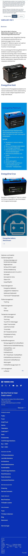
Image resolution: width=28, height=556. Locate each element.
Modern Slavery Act (19, 546)
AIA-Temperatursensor (10, 332)
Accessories (5, 437)
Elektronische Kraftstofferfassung (13, 345)
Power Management (7, 285)
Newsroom (4, 520)
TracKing (6, 302)
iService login (5, 526)
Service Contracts (6, 491)
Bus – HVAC (4, 444)
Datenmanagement (6, 305)
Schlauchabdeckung (10, 269)
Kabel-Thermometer (9, 324)
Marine (3, 425)
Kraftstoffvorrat (8, 352)
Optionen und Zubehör (7, 255)
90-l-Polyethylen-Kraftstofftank (13, 355)
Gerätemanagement (7, 257)
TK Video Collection (7, 514)
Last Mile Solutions (7, 458)
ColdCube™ (4, 431)
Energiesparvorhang (9, 334)
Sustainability (5, 467)
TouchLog (6, 319)
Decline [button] (21, 16)
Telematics (4, 428)
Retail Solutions (6, 474)
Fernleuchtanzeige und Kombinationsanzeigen (10, 261)
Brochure (3, 26)
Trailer (3, 416)
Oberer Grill (7, 279)
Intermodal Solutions (7, 464)
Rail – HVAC (4, 447)
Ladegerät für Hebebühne (11, 290)
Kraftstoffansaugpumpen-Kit (12, 365)
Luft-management (6, 368)
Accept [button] (14, 16)
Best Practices (5, 499)
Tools (3, 511)
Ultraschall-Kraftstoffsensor (12, 360)
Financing (4, 488)
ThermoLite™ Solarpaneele (11, 295)
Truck (3, 419)
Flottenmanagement (7, 299)
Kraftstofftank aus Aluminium (12, 357)
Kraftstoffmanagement (7, 340)
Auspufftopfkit (8, 282)
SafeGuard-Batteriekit (10, 293)
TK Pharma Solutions (7, 455)
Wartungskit (7, 362)
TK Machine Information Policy (15, 546)
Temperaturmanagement (8, 314)
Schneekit (7, 274)
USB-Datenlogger (9, 317)
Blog (2, 517)
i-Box (5, 308)
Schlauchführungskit (10, 267)
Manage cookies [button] (7, 16)
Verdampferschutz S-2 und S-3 (12, 272)
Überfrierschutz (8, 337)
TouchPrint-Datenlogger (11, 322)
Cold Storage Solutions (8, 441)
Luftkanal (14, 371)
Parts (2, 434)
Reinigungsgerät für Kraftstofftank (13, 343)
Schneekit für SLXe (9, 277)
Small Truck (4, 422)
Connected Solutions (7, 480)
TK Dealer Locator (6, 503)
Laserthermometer (9, 327)
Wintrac (6, 310)
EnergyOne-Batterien (10, 288)
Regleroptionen (8, 264)
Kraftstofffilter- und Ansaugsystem (9, 349)
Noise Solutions (6, 477)
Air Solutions (5, 461)
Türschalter (7, 329)
